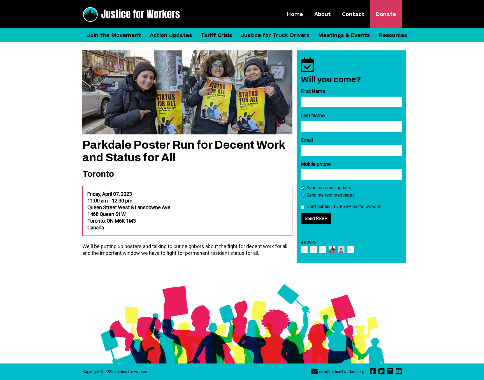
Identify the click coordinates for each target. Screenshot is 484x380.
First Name (313, 91)
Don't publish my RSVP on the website (343, 206)
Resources (393, 35)
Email (307, 140)
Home (295, 14)
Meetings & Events (344, 35)
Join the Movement (114, 35)
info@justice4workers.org (341, 371)
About (322, 14)
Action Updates (171, 35)
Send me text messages (330, 195)
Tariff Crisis (216, 35)
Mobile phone (316, 164)
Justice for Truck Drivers (275, 35)
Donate (386, 14)
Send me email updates (329, 187)
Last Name (313, 115)
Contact (353, 14)
